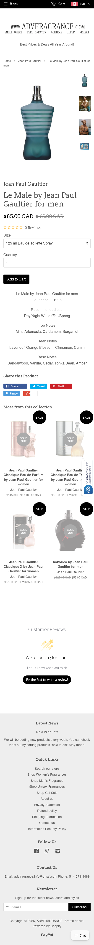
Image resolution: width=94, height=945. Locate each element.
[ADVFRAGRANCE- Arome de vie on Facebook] (36, 851)
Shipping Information (47, 816)
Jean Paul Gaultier (29, 61)
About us (47, 798)
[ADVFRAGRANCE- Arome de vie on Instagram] (57, 851)
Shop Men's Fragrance (47, 780)
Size (7, 235)
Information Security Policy (47, 828)
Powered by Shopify (47, 926)
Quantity (10, 254)
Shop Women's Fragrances (47, 774)
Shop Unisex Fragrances (47, 786)
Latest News (47, 723)
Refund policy (47, 810)
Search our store (47, 768)
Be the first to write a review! (47, 680)
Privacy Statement (47, 804)
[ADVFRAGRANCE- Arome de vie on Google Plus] (47, 851)
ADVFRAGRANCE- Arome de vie (60, 920)
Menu (13, 3)
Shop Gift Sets (47, 792)
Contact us (47, 822)
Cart (61, 3)
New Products (47, 732)
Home (7, 61)
